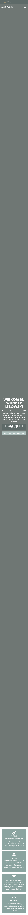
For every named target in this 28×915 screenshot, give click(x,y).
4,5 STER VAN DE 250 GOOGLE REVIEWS (17, 2)
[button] (25, 7)
